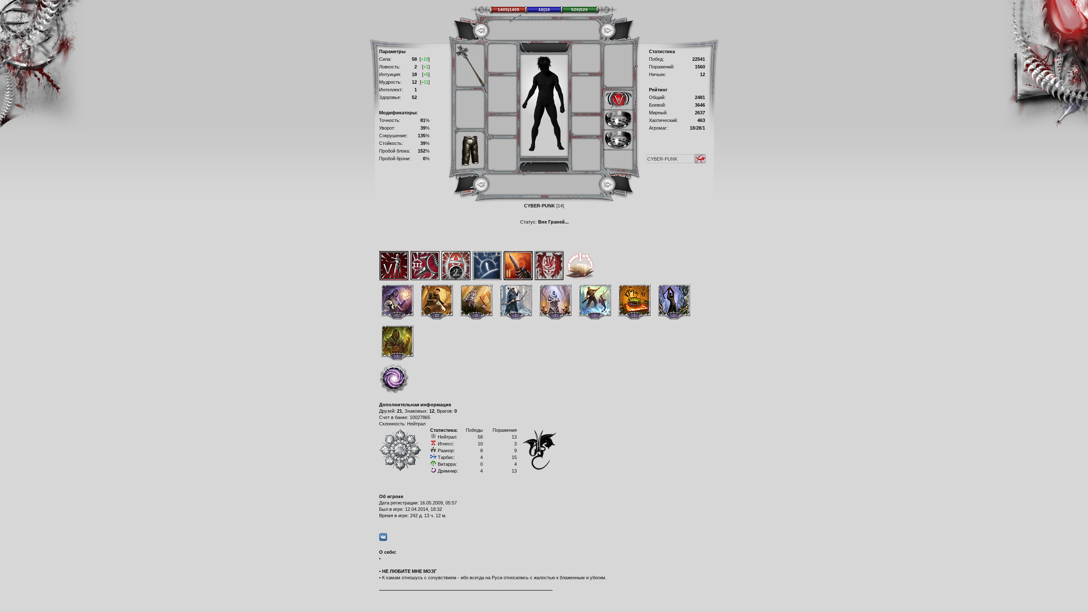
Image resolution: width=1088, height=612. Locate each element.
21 (399, 411)
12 (431, 411)
